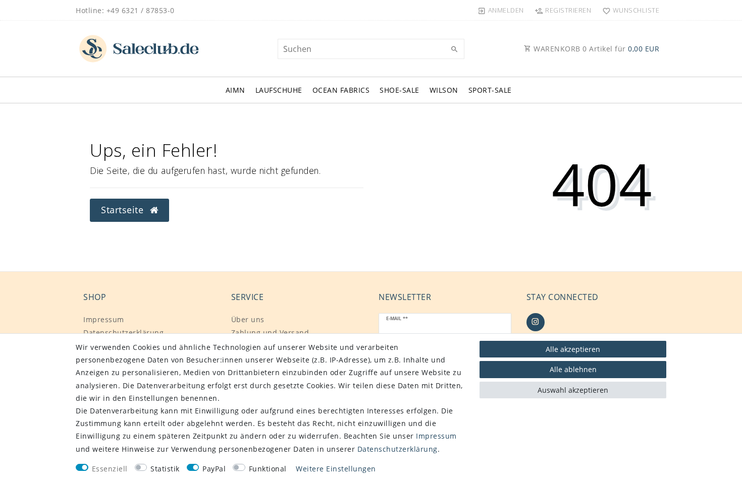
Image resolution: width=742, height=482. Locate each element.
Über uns (247, 319)
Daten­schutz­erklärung (123, 332)
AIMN (235, 90)
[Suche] (454, 49)
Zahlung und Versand (270, 332)
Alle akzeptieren (573, 349)
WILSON (444, 90)
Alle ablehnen (573, 369)
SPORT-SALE (490, 90)
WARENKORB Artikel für (596, 48)
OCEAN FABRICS (341, 90)
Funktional (268, 468)
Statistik (165, 468)
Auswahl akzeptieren (573, 390)
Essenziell (110, 468)
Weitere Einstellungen (336, 468)
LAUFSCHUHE (278, 90)
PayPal (214, 468)
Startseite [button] (123, 210)
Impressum (103, 319)
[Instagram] (535, 322)
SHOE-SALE (399, 90)
